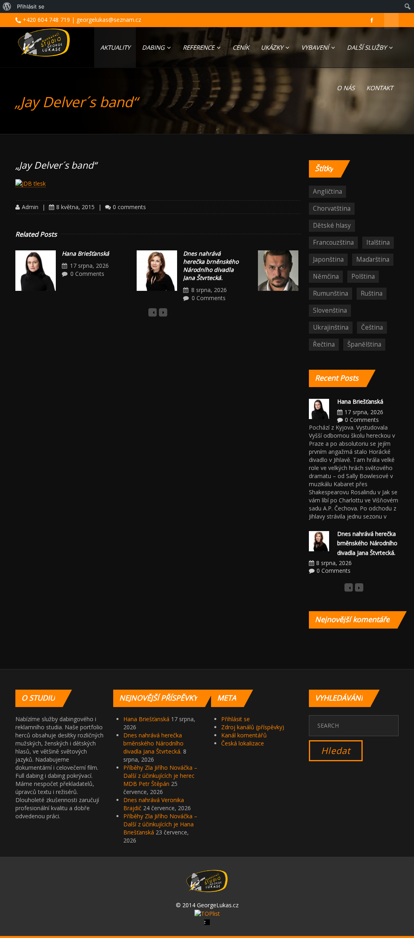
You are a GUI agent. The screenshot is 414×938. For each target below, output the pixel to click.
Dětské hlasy (332, 225)
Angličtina (327, 191)
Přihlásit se (235, 719)
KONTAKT (379, 88)
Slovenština (330, 310)
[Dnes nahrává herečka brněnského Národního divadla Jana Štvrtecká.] (157, 270)
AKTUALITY (115, 47)
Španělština (364, 344)
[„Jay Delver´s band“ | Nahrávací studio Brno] (43, 42)
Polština (363, 276)
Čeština (372, 327)
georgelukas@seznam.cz (108, 19)
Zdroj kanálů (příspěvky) (252, 727)
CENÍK (240, 47)
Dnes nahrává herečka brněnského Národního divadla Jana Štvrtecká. (211, 266)
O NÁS (346, 88)
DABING (154, 47)
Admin (30, 207)
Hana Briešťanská (85, 253)
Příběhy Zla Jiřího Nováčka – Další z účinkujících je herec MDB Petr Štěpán (160, 776)
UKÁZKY (273, 47)
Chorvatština (332, 208)
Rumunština (330, 293)
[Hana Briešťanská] (35, 270)
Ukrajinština (331, 327)
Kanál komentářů (244, 735)
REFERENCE (199, 47)
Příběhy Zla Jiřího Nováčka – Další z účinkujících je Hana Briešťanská (160, 824)
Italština (378, 242)
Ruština (371, 293)
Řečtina (324, 344)
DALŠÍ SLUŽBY (367, 47)
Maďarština (372, 259)
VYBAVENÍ (315, 47)
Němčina (326, 276)
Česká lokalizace (242, 743)
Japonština (328, 259)
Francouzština (333, 242)
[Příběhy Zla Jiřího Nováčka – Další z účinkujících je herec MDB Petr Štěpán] (278, 270)
